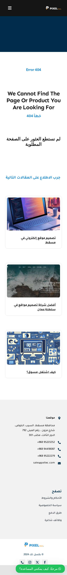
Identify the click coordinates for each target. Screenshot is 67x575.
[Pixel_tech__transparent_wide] (53, 7)
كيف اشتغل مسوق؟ (41, 372)
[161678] (33, 199)
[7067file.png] (33, 333)
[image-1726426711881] (33, 540)
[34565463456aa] (33, 266)
